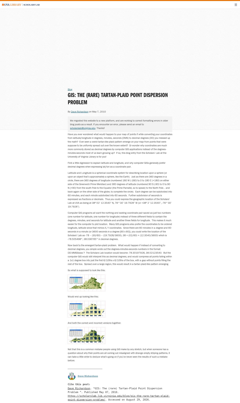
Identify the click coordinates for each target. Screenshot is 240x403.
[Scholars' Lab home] (21, 5)
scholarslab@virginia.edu (82, 128)
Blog (70, 89)
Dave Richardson (79, 111)
